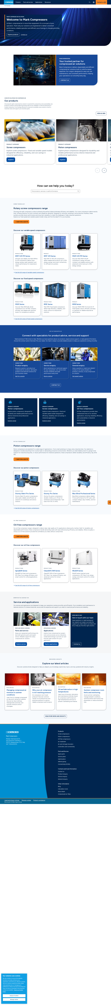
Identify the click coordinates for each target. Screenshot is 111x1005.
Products (18, 2)
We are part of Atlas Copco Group (13, 802)
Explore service (21, 644)
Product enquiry (21, 366)
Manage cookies (26, 800)
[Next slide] (104, 170)
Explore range (12, 421)
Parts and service (28, 2)
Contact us (24, 34)
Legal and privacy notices (11, 800)
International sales (94, 2)
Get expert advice (77, 376)
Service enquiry (50, 366)
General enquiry (78, 366)
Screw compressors (16, 147)
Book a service (48, 376)
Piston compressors (67, 147)
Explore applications (51, 644)
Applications (38, 2)
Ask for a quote (19, 376)
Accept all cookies (14, 995)
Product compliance (39, 800)
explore (11, 160)
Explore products (13, 34)
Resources (48, 2)
